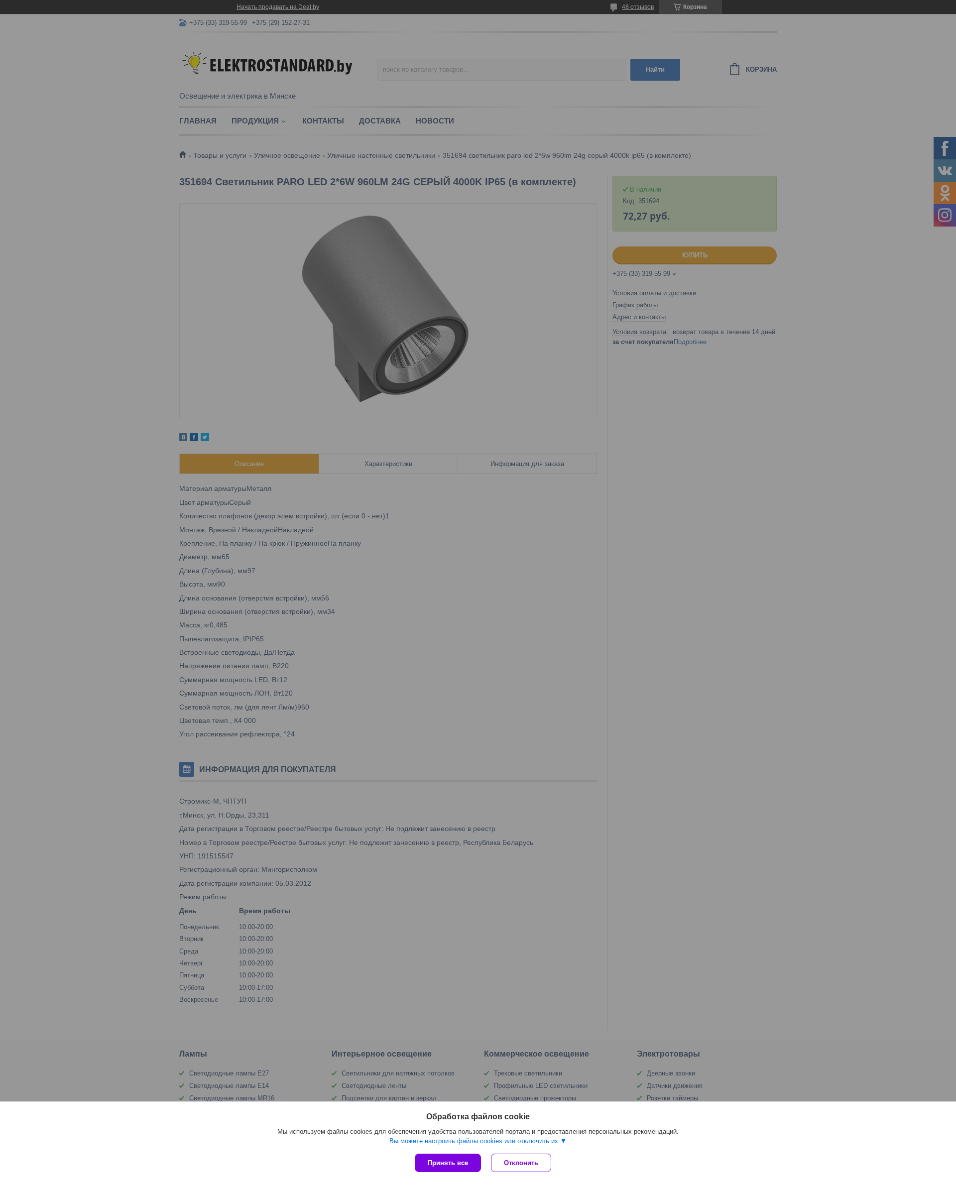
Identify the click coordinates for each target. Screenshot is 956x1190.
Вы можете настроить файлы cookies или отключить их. (474, 1141)
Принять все (448, 1163)
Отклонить (521, 1163)
